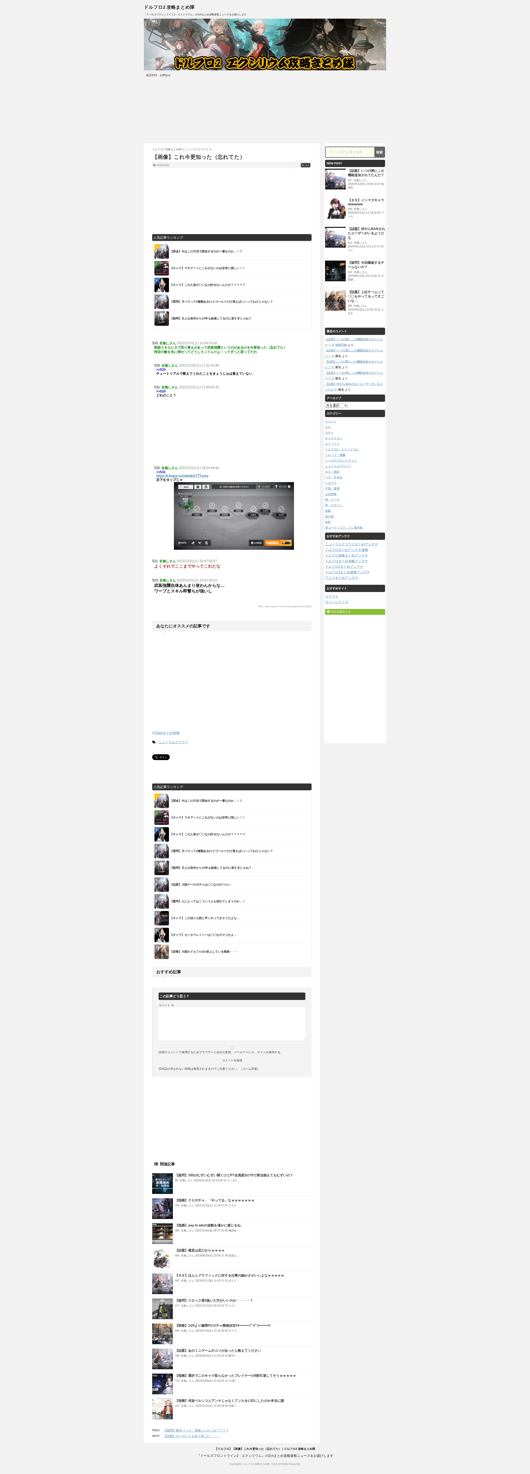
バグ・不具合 (333, 477)
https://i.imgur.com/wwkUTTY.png (182, 476)
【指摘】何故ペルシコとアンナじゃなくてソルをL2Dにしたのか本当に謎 (229, 1400)
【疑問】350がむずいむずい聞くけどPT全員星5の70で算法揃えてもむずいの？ (234, 1175)
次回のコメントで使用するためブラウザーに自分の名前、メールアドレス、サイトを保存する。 (221, 1052)
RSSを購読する (340, 611)
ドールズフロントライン (341, 460)
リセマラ (331, 483)
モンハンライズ (336, 602)
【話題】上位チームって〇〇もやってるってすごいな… (366, 296)
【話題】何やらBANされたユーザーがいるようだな (366, 233)
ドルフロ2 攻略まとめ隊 (169, 7)
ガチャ (329, 432)
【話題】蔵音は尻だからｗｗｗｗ (200, 1250)
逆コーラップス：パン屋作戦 (344, 527)
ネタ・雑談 (332, 471)
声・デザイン (333, 505)
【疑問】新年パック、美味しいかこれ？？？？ (196, 1430)
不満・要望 (332, 488)
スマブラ (331, 596)
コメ (305, 165)
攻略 (328, 511)
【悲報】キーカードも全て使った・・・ (191, 1436)
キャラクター (333, 438)
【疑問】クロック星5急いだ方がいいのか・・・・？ (214, 1300)
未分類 (329, 516)
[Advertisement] (265, 110)
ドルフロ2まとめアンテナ (344, 566)
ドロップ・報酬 (335, 455)
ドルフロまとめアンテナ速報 (346, 550)
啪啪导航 (341, 345)
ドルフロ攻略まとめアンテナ (346, 555)
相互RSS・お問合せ (158, 75)
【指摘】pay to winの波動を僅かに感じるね (208, 1225)
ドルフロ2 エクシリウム (342, 449)
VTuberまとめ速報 (165, 733)
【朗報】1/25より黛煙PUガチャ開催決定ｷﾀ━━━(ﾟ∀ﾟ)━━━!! (222, 1325)
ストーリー (332, 443)
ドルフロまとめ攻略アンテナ (346, 561)
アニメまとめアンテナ (341, 578)
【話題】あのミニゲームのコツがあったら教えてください (218, 1350)
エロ (328, 427)
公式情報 (331, 494)
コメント (166, 1005)
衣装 (328, 522)
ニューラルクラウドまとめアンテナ (351, 544)
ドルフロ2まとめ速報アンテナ (347, 572)
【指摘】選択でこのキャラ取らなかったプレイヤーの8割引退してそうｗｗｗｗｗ (235, 1375)
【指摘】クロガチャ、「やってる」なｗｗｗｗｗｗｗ (214, 1200)
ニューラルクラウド (173, 742)
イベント (331, 421)
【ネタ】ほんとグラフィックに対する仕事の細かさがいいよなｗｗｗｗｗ (229, 1275)
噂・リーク (332, 499)
